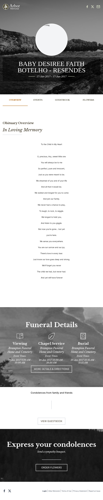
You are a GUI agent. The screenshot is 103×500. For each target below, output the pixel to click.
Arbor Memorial (54, 491)
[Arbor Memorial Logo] (11, 7)
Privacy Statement (80, 491)
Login (44, 491)
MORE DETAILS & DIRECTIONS (51, 369)
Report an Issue (94, 491)
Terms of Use (66, 491)
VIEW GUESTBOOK (51, 421)
